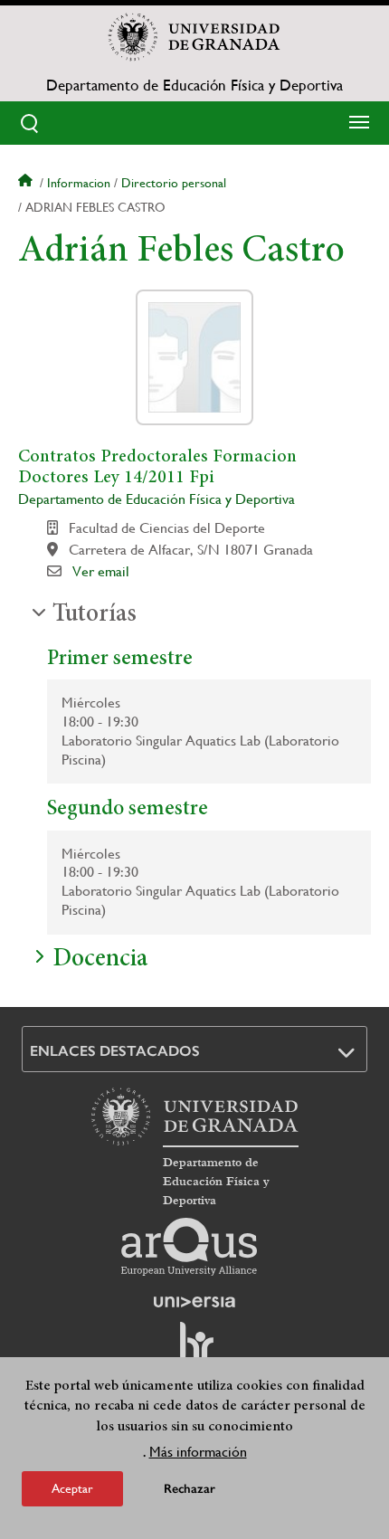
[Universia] (194, 1302)
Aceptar (72, 1488)
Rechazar (189, 1488)
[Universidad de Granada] (194, 37)
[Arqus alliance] (189, 1247)
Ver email (100, 571)
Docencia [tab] (99, 960)
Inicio (27, 183)
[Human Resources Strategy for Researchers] (194, 1350)
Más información (198, 1451)
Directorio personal (173, 183)
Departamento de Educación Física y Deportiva (194, 85)
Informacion (78, 183)
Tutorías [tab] (94, 615)
